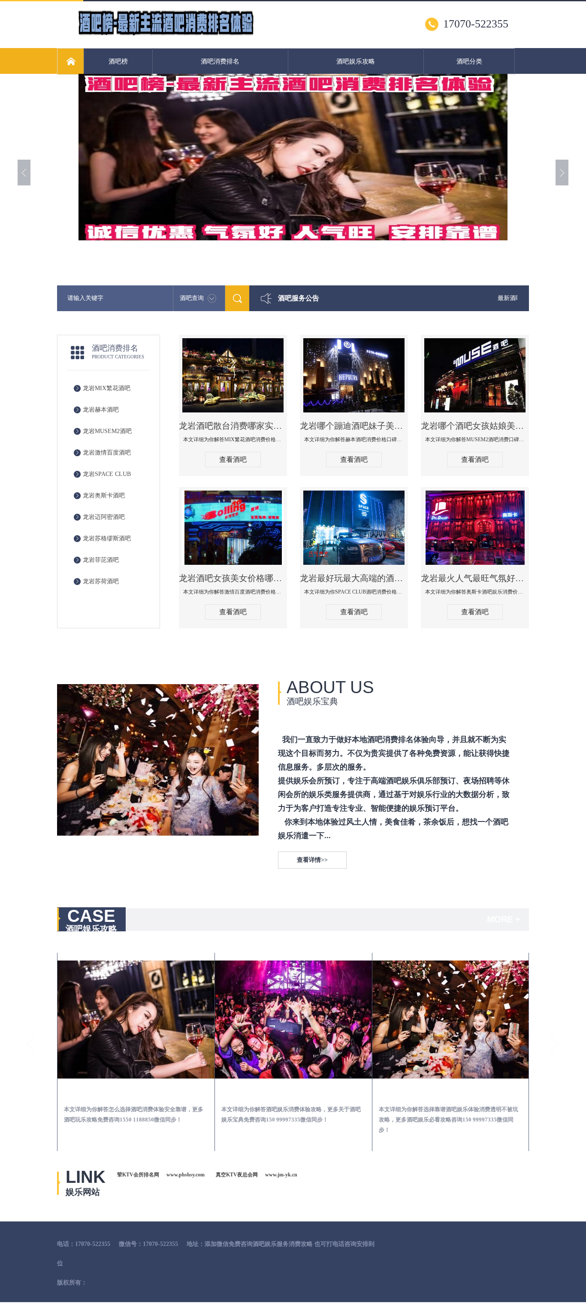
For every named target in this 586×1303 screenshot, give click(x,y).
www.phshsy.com (185, 1175)
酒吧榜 (118, 61)
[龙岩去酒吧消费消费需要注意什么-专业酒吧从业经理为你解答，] (293, 1020)
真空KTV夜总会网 (237, 1175)
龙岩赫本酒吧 (101, 409)
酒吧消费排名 (220, 61)
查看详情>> (312, 860)
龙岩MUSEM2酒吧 (107, 431)
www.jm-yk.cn (281, 1175)
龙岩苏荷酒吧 (101, 581)
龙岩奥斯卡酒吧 (104, 495)
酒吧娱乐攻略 (355, 61)
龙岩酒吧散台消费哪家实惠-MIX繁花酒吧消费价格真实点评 (233, 425)
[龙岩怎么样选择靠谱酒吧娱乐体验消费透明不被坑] (450, 1020)
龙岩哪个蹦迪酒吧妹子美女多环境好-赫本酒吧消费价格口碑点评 (354, 425)
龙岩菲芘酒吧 (101, 560)
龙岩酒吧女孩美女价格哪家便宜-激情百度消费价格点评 (233, 578)
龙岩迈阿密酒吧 (104, 517)
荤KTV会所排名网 (138, 1175)
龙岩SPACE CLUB (107, 474)
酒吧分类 (469, 61)
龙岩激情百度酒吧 (107, 452)
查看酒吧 (233, 459)
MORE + (503, 919)
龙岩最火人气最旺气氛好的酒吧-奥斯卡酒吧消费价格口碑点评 (475, 578)
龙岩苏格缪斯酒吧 (107, 538)
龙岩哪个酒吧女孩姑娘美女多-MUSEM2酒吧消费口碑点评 (475, 425)
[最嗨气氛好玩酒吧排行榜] (166, 35)
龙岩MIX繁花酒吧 (106, 388)
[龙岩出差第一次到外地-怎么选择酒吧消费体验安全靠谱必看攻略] (135, 1020)
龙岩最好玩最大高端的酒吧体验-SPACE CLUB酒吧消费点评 (354, 578)
